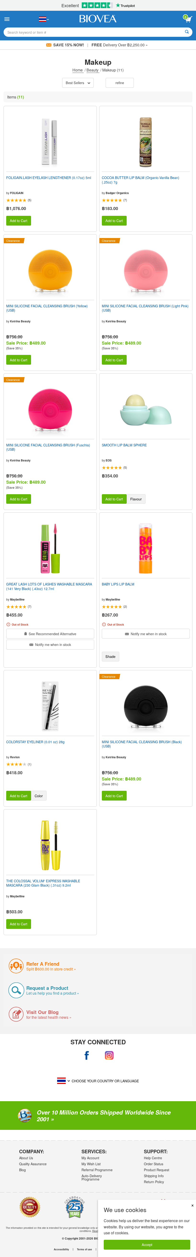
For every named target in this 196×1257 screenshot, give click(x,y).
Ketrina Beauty (20, 321)
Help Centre (153, 1157)
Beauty (93, 70)
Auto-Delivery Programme (92, 1177)
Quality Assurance (33, 1163)
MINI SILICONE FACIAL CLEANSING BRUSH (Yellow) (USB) (47, 308)
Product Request (156, 1169)
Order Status (153, 1163)
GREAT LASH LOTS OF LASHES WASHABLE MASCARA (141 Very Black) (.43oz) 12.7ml (49, 586)
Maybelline (17, 599)
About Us (26, 1157)
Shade (110, 656)
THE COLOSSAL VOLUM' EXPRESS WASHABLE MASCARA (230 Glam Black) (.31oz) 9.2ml (43, 883)
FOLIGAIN (16, 193)
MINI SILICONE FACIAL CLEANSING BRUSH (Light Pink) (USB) (145, 308)
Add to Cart (18, 220)
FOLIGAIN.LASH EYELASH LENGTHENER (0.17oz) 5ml (48, 177)
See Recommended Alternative (52, 633)
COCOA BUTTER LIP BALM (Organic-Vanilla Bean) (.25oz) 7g (140, 179)
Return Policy (154, 1181)
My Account (90, 1157)
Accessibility (61, 1249)
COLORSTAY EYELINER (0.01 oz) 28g (35, 742)
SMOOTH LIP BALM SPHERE (124, 445)
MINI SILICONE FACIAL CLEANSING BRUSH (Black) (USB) (142, 744)
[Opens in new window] (87, 1056)
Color (39, 795)
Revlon (15, 757)
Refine (119, 82)
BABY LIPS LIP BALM (118, 584)
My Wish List (91, 1163)
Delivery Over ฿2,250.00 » (120, 45)
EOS (109, 460)
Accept (147, 1244)
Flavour (136, 498)
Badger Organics (117, 193)
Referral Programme (97, 1169)
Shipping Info (154, 1175)
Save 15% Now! (68, 45)
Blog (22, 1169)
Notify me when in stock (52, 644)
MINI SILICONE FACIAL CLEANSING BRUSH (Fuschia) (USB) (48, 447)
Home (78, 70)
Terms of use (84, 1249)
